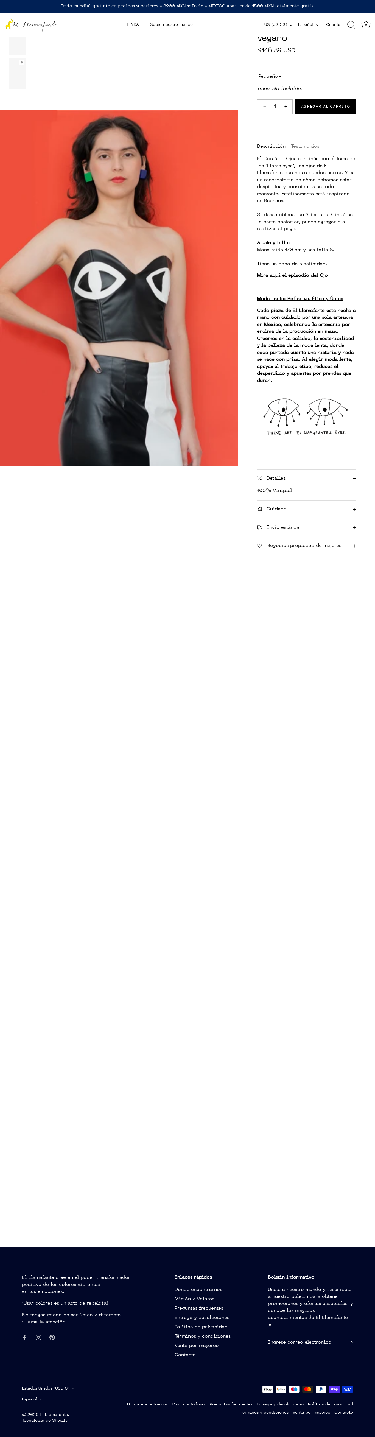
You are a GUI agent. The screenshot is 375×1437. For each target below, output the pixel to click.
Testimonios (305, 146)
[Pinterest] (52, 1337)
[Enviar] (350, 1343)
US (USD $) (275, 25)
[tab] (274, 146)
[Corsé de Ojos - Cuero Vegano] (17, 42)
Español (306, 25)
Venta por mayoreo (197, 1346)
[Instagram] (38, 1337)
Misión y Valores (194, 1299)
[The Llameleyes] (306, 392)
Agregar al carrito (325, 106)
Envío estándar (283, 527)
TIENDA (131, 25)
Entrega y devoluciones (202, 1318)
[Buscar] (351, 25)
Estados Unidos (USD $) (45, 1388)
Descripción (271, 146)
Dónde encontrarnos (198, 1290)
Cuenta (333, 25)
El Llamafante (54, 1415)
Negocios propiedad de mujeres (303, 546)
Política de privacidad (201, 1327)
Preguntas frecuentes (199, 1308)
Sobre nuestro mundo (171, 25)
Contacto (185, 1355)
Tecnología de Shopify (45, 1420)
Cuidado (276, 509)
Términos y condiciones (203, 1336)
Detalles (275, 478)
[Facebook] (24, 1337)
